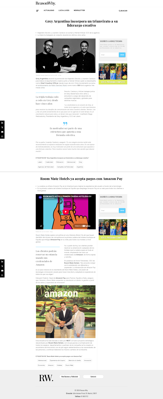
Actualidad (49, 10)
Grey (80, 162)
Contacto (93, 376)
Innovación (87, 360)
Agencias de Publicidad (45, 167)
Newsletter (79, 10)
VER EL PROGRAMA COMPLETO (113, 81)
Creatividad (49, 162)
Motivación (59, 162)
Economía (41, 365)
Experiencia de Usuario (57, 360)
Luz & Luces (64, 10)
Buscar (124, 11)
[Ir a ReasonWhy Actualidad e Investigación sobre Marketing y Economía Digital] (46, 3)
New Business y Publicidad (70, 376)
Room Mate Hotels (43, 235)
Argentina (80, 167)
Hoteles (59, 365)
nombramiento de (44, 85)
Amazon (51, 365)
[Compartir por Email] (2, 132)
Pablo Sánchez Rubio (59, 85)
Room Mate (69, 365)
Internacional (71, 162)
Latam (40, 162)
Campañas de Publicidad (65, 167)
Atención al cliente (75, 360)
